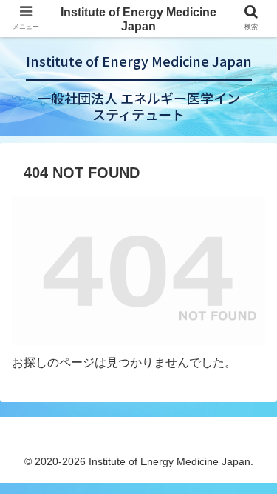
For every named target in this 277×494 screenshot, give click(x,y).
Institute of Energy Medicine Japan (138, 19)
